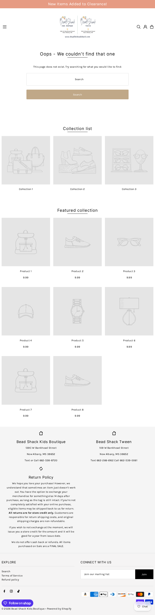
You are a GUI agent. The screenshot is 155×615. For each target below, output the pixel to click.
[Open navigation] (28, 26)
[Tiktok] (18, 591)
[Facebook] (4, 591)
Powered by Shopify (59, 608)
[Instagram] (11, 591)
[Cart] (151, 27)
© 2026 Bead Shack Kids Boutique (23, 608)
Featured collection (77, 210)
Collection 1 (26, 189)
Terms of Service (12, 575)
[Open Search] (138, 27)
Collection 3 (129, 189)
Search (6, 571)
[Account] (145, 27)
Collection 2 (77, 189)
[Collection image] (26, 160)
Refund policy (10, 579)
